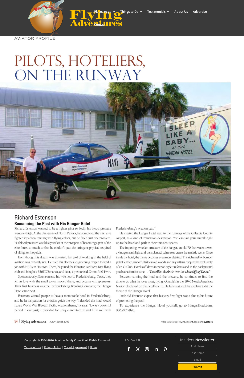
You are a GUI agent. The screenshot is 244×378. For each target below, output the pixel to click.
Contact (99, 25)
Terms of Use (32, 347)
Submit (197, 367)
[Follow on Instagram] (147, 349)
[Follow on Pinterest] (165, 349)
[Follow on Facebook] (128, 349)
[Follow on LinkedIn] (156, 349)
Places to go (103, 12)
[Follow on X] (138, 349)
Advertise (200, 12)
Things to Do (129, 12)
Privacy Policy (52, 347)
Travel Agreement (75, 347)
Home (93, 347)
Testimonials (156, 12)
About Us (181, 12)
